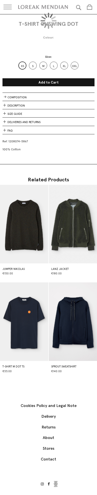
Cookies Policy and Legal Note (49, 405)
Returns (49, 427)
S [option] (33, 66)
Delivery (48, 416)
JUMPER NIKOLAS (13, 269)
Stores (48, 448)
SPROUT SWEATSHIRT (63, 366)
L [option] (53, 66)
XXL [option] (74, 66)
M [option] (43, 66)
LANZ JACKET (60, 269)
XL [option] (64, 66)
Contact (48, 459)
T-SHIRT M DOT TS (13, 366)
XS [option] (22, 66)
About (48, 437)
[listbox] (48, 66)
